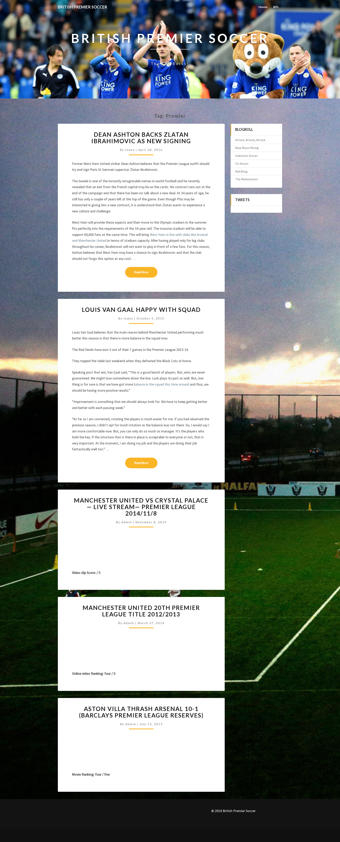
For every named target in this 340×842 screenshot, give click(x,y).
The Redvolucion (246, 179)
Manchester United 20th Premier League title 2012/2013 (141, 611)
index (130, 149)
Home (263, 7)
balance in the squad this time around (162, 384)
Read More (145, 272)
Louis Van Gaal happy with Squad (141, 309)
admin (126, 522)
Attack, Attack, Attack (250, 140)
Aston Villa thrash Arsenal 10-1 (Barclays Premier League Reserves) (141, 712)
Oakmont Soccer (246, 156)
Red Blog (241, 171)
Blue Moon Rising (247, 148)
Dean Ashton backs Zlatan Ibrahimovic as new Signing (141, 137)
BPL (276, 7)
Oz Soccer (242, 163)
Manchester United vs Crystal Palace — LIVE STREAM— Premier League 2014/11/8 (141, 507)
